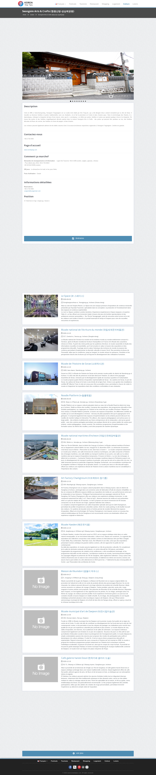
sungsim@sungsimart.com (32, 191)
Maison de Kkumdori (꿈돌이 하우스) (80, 571)
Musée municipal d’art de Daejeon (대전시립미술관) (88, 611)
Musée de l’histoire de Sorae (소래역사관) (82, 363)
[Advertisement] (78, 35)
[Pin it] (79, 767)
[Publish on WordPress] (83, 767)
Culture (126, 4)
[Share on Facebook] (70, 767)
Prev (25, 75)
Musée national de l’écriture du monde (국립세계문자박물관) (92, 329)
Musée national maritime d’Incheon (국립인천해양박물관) (91, 435)
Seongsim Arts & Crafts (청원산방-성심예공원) (51, 14)
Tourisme (83, 4)
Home (24, 14)
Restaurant (94, 4)
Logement (116, 4)
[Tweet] (74, 767)
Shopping (105, 4)
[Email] (87, 767)
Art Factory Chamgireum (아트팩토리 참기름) (84, 477)
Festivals (72, 4)
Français (61, 4)
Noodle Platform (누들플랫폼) (76, 395)
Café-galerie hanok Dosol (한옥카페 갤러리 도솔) (85, 657)
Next (131, 75)
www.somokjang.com (30, 150)
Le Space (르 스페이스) (72, 295)
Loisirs (135, 4)
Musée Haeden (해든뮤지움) (75, 524)
